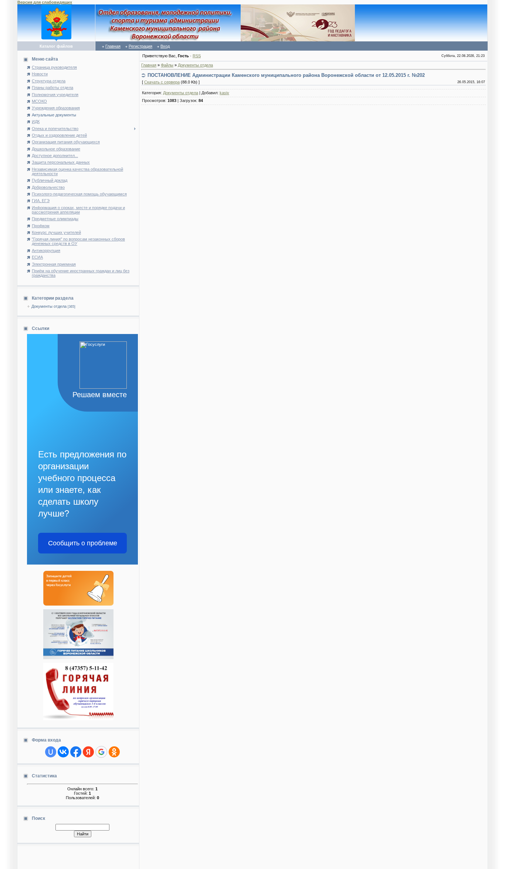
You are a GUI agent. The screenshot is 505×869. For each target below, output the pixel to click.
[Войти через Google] (101, 752)
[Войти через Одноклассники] (114, 751)
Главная (113, 46)
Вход (165, 46)
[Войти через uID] (50, 751)
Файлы (167, 65)
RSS (197, 56)
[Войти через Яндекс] (88, 751)
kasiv (224, 93)
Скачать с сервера (162, 82)
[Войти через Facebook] (75, 751)
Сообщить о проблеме (82, 543)
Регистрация (140, 46)
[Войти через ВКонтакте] (63, 751)
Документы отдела (49, 306)
